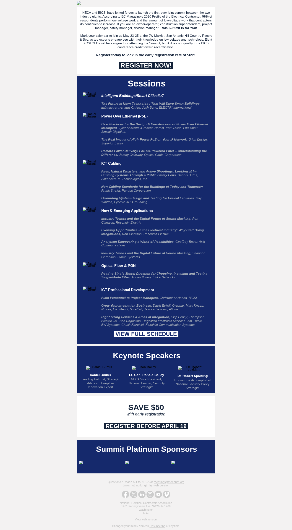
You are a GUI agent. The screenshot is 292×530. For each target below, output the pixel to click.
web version (161, 485)
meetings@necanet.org (169, 482)
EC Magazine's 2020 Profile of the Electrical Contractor (160, 16)
